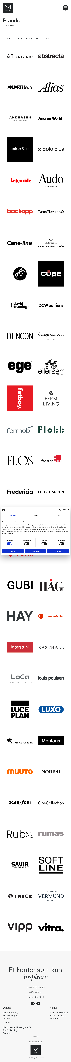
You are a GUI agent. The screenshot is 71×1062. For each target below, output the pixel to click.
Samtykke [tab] (12, 515)
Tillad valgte (35, 551)
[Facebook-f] (38, 1003)
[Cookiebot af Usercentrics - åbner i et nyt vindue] (61, 510)
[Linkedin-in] (33, 1003)
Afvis (13, 551)
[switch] (26, 543)
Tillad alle (58, 551)
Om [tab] (59, 515)
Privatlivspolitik (35, 1036)
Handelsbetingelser (35, 1041)
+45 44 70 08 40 (36, 987)
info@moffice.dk (35, 992)
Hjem (5, 26)
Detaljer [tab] (35, 515)
